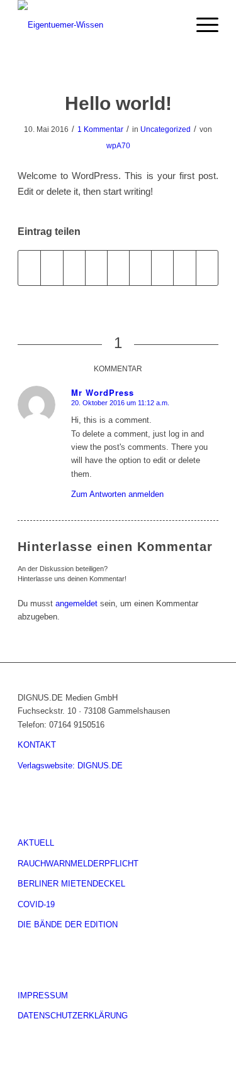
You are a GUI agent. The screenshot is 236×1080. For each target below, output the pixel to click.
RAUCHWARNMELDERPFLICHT (78, 863)
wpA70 (118, 145)
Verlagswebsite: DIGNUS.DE (70, 765)
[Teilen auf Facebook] (29, 268)
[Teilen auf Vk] (162, 268)
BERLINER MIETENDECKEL (71, 883)
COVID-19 (36, 904)
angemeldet (76, 603)
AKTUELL (36, 843)
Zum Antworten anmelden (117, 494)
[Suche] (171, 25)
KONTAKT (37, 745)
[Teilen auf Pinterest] (96, 268)
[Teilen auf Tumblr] (140, 268)
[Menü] (201, 25)
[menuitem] (171, 25)
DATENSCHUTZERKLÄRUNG (73, 1015)
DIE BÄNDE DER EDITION (68, 924)
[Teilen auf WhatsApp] (74, 268)
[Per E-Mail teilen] (207, 268)
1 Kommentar (100, 129)
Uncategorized (165, 129)
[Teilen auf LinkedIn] (118, 268)
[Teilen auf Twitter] (51, 268)
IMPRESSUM (43, 995)
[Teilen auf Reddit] (184, 268)
